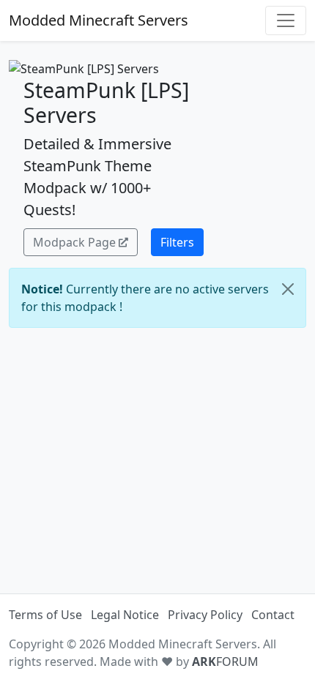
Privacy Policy (205, 615)
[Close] (287, 289)
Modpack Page (74, 242)
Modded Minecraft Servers (98, 20)
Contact (272, 615)
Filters (177, 242)
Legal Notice (125, 615)
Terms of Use (45, 615)
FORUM (225, 661)
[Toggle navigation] (285, 20)
